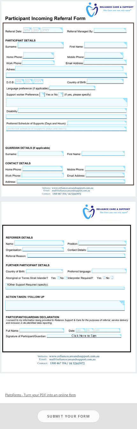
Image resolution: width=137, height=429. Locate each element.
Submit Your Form (68, 416)
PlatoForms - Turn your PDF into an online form (40, 395)
